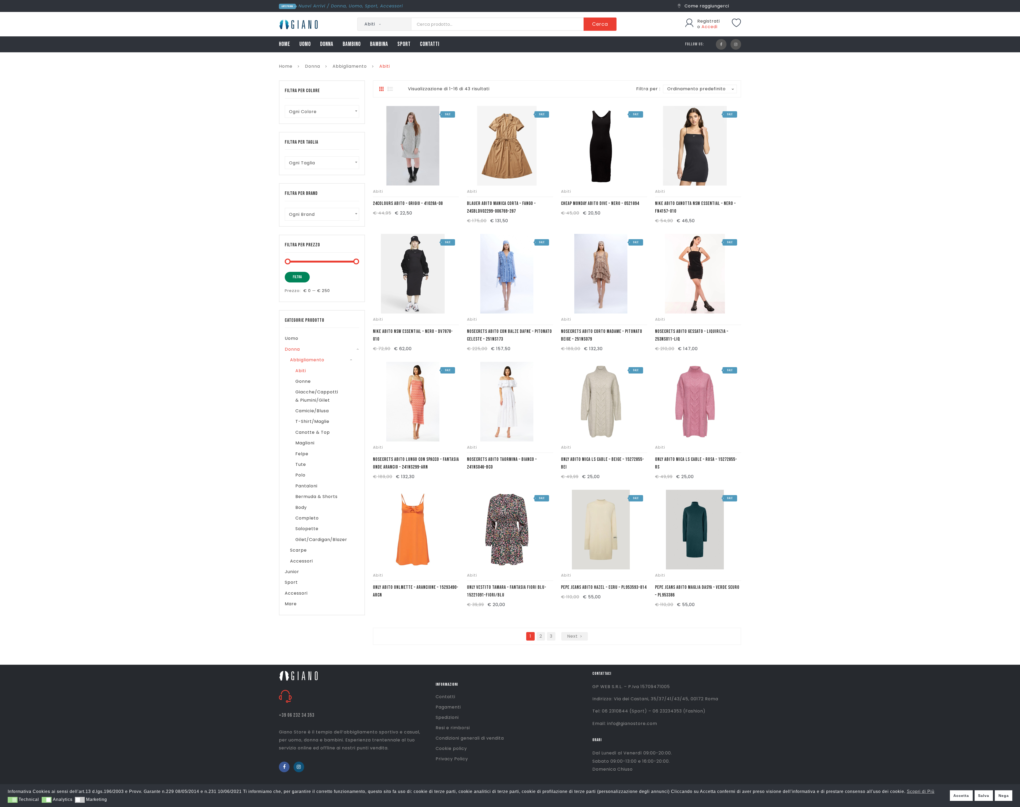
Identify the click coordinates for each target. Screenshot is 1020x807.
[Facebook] (721, 44)
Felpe (301, 454)
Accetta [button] (961, 795)
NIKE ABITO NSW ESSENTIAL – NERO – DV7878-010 (413, 335)
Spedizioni (447, 717)
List (390, 89)
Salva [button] (983, 795)
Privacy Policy (452, 759)
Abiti (378, 191)
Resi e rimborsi (453, 728)
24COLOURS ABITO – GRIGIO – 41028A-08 (408, 203)
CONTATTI (429, 44)
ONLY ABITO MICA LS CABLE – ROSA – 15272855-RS (696, 463)
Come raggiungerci (706, 6)
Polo (300, 475)
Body (301, 507)
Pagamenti (448, 707)
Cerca (600, 24)
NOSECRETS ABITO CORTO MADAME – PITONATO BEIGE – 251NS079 (601, 335)
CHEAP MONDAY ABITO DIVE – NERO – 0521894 (600, 203)
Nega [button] (1003, 795)
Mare (291, 604)
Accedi (709, 27)
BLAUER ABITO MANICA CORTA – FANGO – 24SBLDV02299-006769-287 (501, 207)
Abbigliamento (350, 66)
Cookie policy (451, 748)
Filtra (297, 277)
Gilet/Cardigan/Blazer (321, 539)
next (572, 636)
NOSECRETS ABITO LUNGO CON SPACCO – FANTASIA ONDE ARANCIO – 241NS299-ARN (416, 463)
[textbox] (322, 111)
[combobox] (322, 111)
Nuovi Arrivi (312, 6)
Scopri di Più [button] (920, 791)
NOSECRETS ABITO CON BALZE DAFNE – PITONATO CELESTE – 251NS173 (509, 335)
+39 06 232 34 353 (296, 715)
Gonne (303, 381)
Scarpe (298, 550)
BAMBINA (379, 44)
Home (285, 66)
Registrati (708, 21)
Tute (300, 464)
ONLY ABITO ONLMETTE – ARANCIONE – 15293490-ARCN (415, 591)
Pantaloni (306, 486)
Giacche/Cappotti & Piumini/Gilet (316, 396)
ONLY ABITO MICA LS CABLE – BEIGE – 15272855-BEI (602, 463)
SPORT (404, 44)
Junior (292, 572)
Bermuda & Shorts (316, 496)
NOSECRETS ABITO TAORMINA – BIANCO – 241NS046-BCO (502, 463)
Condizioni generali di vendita (470, 738)
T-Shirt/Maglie (312, 421)
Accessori (391, 6)
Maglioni (304, 443)
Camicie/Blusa (312, 411)
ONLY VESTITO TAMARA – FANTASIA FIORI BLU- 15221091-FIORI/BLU (506, 591)
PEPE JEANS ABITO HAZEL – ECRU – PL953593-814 (604, 587)
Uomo (355, 6)
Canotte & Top (312, 432)
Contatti (445, 697)
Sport (371, 6)
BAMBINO (352, 44)
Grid (381, 89)
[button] (13, 800)
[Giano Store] (299, 24)
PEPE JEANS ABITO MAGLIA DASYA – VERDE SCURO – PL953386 (697, 591)
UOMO (305, 44)
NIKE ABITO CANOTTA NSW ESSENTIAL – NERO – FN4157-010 (695, 207)
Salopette (306, 529)
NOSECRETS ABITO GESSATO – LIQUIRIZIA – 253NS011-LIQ (691, 335)
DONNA (326, 44)
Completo (307, 518)
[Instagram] (735, 44)
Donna (338, 6)
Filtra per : (648, 89)
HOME (284, 44)
